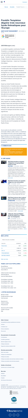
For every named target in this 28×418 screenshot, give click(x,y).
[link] (10, 322)
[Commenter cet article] (5, 42)
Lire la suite (10, 178)
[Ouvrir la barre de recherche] (18, 2)
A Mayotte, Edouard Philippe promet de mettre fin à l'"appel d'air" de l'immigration (16, 215)
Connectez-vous (19, 151)
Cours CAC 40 (4, 269)
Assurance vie (4, 301)
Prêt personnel (4, 304)
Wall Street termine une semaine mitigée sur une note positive (16, 181)
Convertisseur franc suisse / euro (8, 287)
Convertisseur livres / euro (7, 286)
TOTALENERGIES (5, 253)
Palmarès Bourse (5, 274)
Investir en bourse (5, 309)
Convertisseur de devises (7, 279)
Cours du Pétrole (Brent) (6, 276)
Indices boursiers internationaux (8, 273)
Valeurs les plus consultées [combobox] (8, 239)
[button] (1, 2)
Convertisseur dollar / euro (7, 281)
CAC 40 (3, 250)
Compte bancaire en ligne (7, 296)
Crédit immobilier (5, 303)
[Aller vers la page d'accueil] (4, 2)
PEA (2, 311)
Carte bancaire (4, 298)
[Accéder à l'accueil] (2, 7)
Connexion (25, 2)
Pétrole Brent (4, 245)
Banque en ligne (4, 294)
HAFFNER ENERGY (5, 255)
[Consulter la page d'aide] (21, 2)
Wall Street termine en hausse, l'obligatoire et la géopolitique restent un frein (16, 163)
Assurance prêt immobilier (7, 307)
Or (1, 248)
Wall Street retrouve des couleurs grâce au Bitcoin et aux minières (17, 198)
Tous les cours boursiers (6, 268)
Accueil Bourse (4, 266)
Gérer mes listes (4, 259)
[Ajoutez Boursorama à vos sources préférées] (8, 36)
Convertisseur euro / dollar (7, 283)
